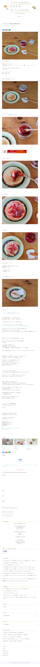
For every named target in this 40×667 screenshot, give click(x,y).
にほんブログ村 (20, 461)
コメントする (10, 22)
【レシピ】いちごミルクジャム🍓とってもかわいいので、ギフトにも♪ (25, 65)
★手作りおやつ (4, 25)
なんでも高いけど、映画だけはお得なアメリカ (11, 632)
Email (3, 495)
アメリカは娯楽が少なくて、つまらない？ (29, 560)
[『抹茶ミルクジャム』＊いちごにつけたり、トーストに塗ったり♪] (32, 442)
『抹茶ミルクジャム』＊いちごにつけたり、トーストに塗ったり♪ (31, 446)
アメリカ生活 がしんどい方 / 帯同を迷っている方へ (11, 560)
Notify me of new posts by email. (8, 511)
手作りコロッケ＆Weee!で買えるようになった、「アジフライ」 (14, 638)
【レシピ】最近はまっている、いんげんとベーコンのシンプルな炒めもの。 (16, 588)
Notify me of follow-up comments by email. (9, 507)
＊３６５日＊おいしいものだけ (20, 7)
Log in (4, 648)
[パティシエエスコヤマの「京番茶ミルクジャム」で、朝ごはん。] (7, 442)
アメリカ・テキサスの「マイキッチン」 (22, 580)
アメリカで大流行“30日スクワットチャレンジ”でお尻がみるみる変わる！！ (16, 325)
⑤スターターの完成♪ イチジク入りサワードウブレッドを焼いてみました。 (19, 571)
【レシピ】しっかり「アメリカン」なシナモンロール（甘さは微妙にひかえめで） (22, 578)
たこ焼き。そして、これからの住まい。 (9, 636)
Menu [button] (21, 16)
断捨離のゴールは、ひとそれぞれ (8, 580)
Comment (4, 475)
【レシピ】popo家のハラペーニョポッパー (10, 590)
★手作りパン (9, 25)
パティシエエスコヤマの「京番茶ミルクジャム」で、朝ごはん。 (7, 446)
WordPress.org (5, 655)
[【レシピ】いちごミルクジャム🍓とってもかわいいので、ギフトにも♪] (19, 442)
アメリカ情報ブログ (5, 429)
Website (3, 501)
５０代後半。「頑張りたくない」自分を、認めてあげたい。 (13, 634)
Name (3, 490)
